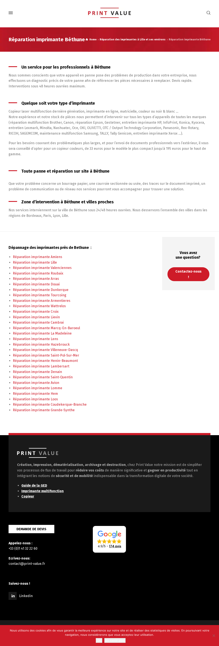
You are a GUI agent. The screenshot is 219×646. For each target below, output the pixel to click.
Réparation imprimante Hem (35, 394)
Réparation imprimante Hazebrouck (41, 344)
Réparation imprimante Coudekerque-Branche (50, 404)
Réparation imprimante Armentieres (41, 301)
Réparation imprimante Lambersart (41, 366)
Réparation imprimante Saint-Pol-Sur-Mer (46, 355)
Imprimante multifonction (42, 491)
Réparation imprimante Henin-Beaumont (45, 361)
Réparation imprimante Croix (36, 312)
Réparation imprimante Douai (36, 284)
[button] (109, 539)
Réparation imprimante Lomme (37, 388)
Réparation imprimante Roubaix (38, 273)
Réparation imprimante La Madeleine (42, 333)
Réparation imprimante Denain (37, 372)
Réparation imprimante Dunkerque (40, 290)
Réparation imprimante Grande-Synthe (44, 410)
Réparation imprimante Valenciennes (42, 268)
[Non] (214, 635)
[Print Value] (109, 13)
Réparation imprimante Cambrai (38, 322)
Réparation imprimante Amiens (37, 257)
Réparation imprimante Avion (36, 383)
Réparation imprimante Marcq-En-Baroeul (46, 328)
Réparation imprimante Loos (35, 399)
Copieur (27, 496)
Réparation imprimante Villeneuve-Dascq (45, 350)
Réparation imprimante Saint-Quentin (43, 377)
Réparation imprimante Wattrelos (39, 306)
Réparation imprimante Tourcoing (39, 295)
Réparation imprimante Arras (36, 279)
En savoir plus (115, 640)
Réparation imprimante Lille (35, 262)
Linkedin (26, 596)
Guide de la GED (34, 485)
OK (99, 640)
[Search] (207, 12)
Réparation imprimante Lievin (36, 317)
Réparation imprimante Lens (35, 339)
